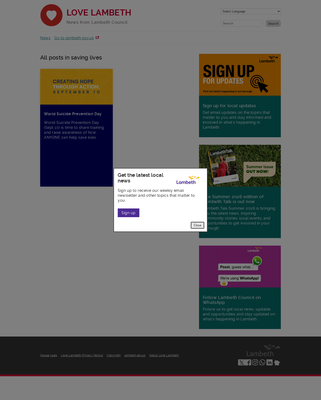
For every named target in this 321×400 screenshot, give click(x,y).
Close (197, 225)
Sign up (128, 213)
